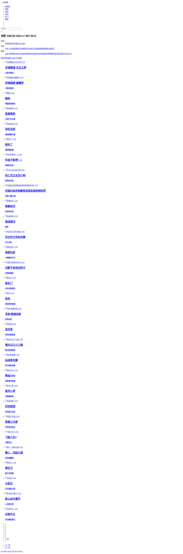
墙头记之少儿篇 (14, 344)
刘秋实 (12, 427)
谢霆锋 (11, 458)
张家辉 (23, 54)
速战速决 (10, 221)
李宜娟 (12, 304)
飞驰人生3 (11, 437)
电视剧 (7, 6)
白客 (12, 165)
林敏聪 (7, 104)
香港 (17, 49)
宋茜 (12, 396)
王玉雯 (12, 119)
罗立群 (7, 365)
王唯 (12, 504)
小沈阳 (7, 504)
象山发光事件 (12, 498)
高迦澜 (7, 134)
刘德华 (38, 54)
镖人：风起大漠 (14, 452)
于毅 (6, 73)
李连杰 (58, 54)
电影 (6, 9)
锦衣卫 (9, 468)
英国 (39, 49)
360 (13, 551)
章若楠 (7, 150)
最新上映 (11, 58)
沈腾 (6, 442)
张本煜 (7, 412)
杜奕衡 (12, 365)
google (20, 551)
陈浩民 (7, 181)
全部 (6, 49)
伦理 (6, 196)
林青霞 (48, 54)
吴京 (6, 458)
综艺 (6, 14)
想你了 (9, 144)
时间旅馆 (10, 406)
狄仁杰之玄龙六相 (15, 175)
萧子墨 (12, 134)
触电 (7, 98)
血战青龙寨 (11, 360)
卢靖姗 (7, 258)
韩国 (24, 49)
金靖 (12, 150)
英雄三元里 (11, 421)
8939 (22, 36)
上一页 (7, 545)
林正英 (18, 54)
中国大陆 (12, 196)
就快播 (5, 2)
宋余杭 (7, 211)
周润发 (53, 54)
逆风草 (9, 329)
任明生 (7, 335)
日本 (27, 49)
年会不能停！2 (13, 160)
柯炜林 (12, 104)
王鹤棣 (7, 396)
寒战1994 (10, 375)
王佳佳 (12, 412)
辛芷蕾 (7, 519)
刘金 (12, 181)
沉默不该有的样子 (15, 267)
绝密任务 (10, 252)
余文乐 (12, 258)
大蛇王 (9, 483)
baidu (5, 551)
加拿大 (31, 49)
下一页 (7, 547)
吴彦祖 (33, 54)
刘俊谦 (12, 381)
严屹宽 (7, 427)
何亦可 (7, 288)
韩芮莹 (12, 335)
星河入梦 (10, 391)
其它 (53, 49)
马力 (6, 242)
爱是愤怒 (10, 113)
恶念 (7, 298)
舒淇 (6, 319)
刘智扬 (11, 73)
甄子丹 (64, 54)
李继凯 (12, 350)
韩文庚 (7, 350)
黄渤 (10, 54)
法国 (36, 49)
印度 (49, 49)
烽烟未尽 (10, 206)
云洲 (12, 211)
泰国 (46, 49)
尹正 (10, 442)
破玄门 (9, 283)
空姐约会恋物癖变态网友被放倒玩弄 (25, 190)
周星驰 (43, 54)
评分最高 (18, 58)
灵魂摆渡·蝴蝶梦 (14, 83)
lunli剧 (22, 43)
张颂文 (12, 519)
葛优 (14, 54)
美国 (14, 49)
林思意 (7, 304)
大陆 (10, 49)
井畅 (6, 273)
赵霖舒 (11, 273)
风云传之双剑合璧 (15, 237)
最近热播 (4, 58)
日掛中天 (10, 514)
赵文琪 (12, 489)
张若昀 (7, 165)
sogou (9, 551)
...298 (7, 539)
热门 (6, 17)
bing (16, 551)
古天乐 (69, 54)
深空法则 (10, 129)
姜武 (6, 227)
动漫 (6, 11)
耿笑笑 (12, 288)
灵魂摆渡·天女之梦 (15, 67)
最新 (6, 19)
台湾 (20, 49)
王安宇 (7, 119)
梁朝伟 (28, 54)
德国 (42, 49)
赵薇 (12, 473)
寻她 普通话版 (13, 314)
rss (2, 551)
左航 (10, 242)
